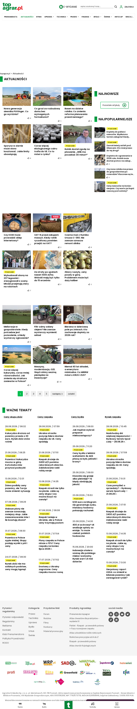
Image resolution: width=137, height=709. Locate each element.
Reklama (7, 625)
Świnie (107, 17)
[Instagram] (116, 614)
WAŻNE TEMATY (19, 410)
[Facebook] (111, 614)
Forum (46, 614)
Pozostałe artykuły (111, 105)
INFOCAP (119, 17)
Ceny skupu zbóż (13, 416)
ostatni (71, 393)
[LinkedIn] (116, 619)
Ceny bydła (77, 416)
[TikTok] (111, 619)
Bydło (96, 17)
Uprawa (48, 17)
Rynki (39, 17)
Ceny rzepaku (45, 416)
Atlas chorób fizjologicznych (82, 645)
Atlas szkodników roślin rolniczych (85, 632)
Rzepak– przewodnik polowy (82, 641)
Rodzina (47, 618)
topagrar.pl (5, 73)
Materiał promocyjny (53, 631)
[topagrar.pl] (12, 6)
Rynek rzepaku (113, 416)
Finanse (85, 17)
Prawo (73, 17)
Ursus (31, 631)
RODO (5, 642)
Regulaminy (8, 621)
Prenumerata (10, 17)
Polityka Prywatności (13, 638)
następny (56, 393)
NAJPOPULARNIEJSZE (115, 119)
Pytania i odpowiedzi (13, 617)
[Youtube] (122, 614)
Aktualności (27, 17)
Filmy (46, 622)
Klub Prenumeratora (13, 634)
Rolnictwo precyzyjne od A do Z (83, 637)
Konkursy (47, 626)
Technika (61, 17)
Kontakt (6, 630)
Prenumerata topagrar (79, 614)
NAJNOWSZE (108, 94)
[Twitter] (127, 614)
